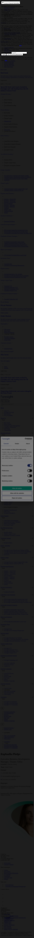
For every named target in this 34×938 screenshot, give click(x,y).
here (20, 45)
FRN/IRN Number (6, 52)
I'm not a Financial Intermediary (11, 3)
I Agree (3, 54)
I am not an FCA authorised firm (14, 54)
